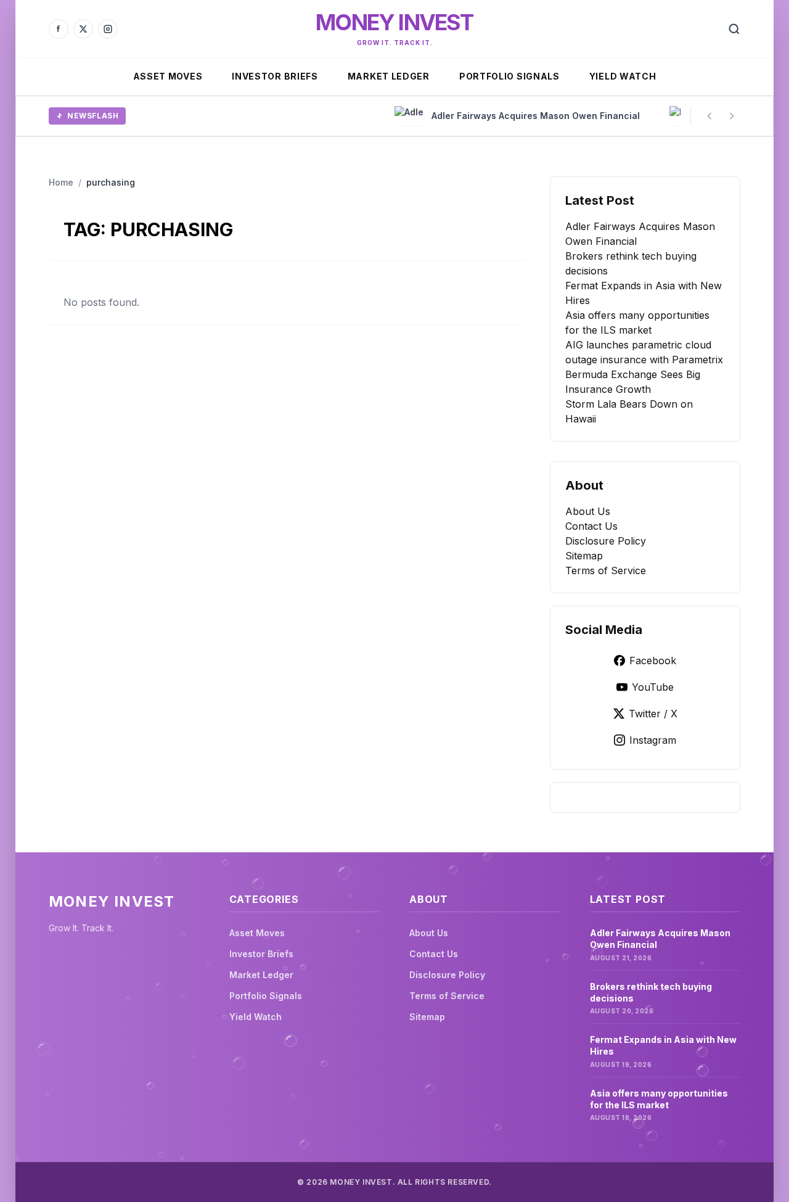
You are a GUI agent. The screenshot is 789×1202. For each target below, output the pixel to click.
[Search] (734, 29)
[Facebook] (58, 29)
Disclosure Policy (605, 541)
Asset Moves (168, 76)
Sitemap (584, 556)
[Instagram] (108, 29)
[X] (83, 29)
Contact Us (591, 526)
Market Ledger (389, 76)
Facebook (652, 660)
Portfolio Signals (509, 76)
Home (61, 182)
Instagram (652, 740)
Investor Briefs (275, 76)
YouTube (653, 687)
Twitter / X (653, 713)
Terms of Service (605, 570)
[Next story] (731, 116)
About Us (587, 511)
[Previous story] (709, 116)
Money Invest (394, 22)
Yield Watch (622, 76)
